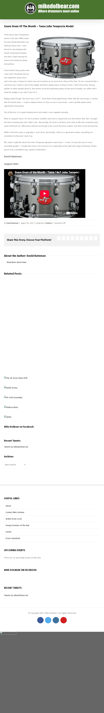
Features (48, 223)
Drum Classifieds (13, 538)
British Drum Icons (14, 519)
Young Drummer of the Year (18, 525)
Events (9, 532)
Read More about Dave (16, 262)
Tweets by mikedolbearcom (16, 447)
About (8, 506)
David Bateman (12, 223)
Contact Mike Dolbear (15, 512)
